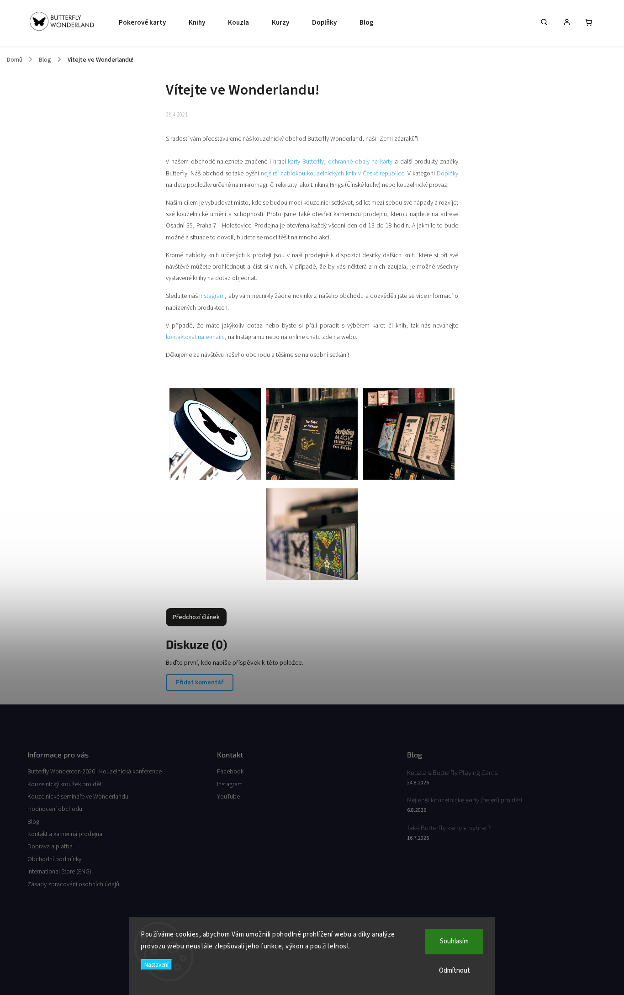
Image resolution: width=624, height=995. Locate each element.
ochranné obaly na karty (360, 161)
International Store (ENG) (59, 871)
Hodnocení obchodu (54, 809)
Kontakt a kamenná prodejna (64, 834)
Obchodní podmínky (54, 859)
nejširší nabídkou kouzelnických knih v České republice (332, 173)
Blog (33, 821)
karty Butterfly (306, 161)
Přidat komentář (199, 682)
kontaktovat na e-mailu (195, 337)
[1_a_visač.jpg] (215, 435)
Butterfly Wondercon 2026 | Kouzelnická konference (94, 771)
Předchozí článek (196, 617)
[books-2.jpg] (409, 435)
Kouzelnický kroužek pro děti (65, 784)
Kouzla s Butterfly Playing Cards (452, 772)
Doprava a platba (50, 846)
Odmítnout (454, 970)
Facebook (230, 771)
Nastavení (156, 964)
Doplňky (447, 173)
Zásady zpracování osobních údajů (73, 884)
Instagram (212, 296)
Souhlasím (454, 941)
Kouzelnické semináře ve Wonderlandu (77, 796)
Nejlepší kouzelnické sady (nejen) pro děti (464, 800)
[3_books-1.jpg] (312, 435)
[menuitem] (140, 23)
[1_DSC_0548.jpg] (312, 535)
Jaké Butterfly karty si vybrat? (449, 827)
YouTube (228, 796)
